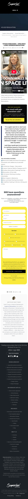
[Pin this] (20, 292)
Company (14, 434)
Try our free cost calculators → (14, 119)
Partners (15, 404)
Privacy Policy (10, 495)
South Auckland (16, 465)
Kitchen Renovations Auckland (14, 369)
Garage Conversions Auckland (15, 374)
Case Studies (15, 421)
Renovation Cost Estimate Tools (14, 411)
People (14, 437)
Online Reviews (14, 393)
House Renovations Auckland (14, 365)
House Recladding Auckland (14, 376)
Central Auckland (20, 467)
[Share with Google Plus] (18, 292)
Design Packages (14, 383)
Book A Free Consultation (14, 353)
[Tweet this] (16, 292)
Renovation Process (14, 416)
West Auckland (17, 464)
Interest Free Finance (15, 418)
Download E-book (14, 425)
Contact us (14, 448)
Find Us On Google (14, 444)
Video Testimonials (14, 395)
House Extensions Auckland (14, 372)
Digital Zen (22, 493)
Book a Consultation (14, 451)
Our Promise (15, 402)
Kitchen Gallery (14, 400)
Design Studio (14, 381)
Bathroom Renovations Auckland (14, 367)
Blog (14, 428)
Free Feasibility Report (14, 414)
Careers (14, 439)
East (9, 476)
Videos (14, 423)
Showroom (14, 446)
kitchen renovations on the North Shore (16, 473)
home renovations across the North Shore (16, 475)
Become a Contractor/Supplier (15, 441)
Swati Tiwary (8, 47)
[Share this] (14, 292)
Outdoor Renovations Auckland (14, 379)
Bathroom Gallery (14, 397)
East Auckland (12, 462)
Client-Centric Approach (14, 390)
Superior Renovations (10, 306)
